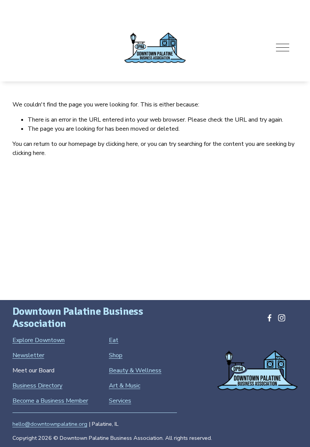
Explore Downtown (38, 340)
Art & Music (124, 385)
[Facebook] (269, 318)
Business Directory (37, 385)
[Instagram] (281, 318)
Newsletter (28, 355)
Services (120, 401)
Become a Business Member (50, 401)
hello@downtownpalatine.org (49, 424)
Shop (115, 355)
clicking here (122, 144)
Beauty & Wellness (135, 370)
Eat (113, 340)
